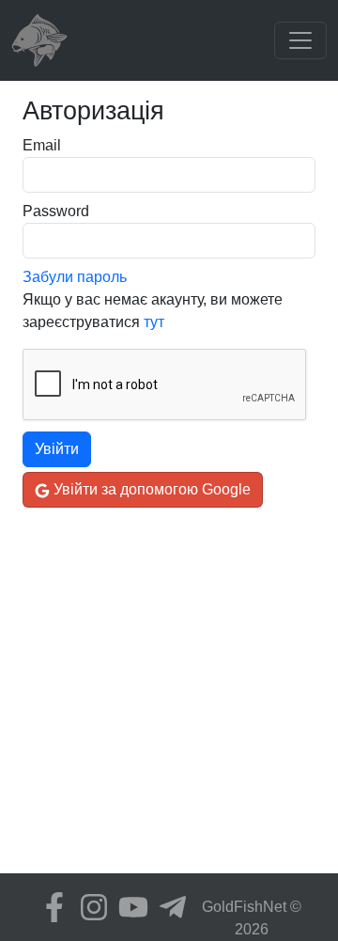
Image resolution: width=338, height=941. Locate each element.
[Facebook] (49, 907)
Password (56, 211)
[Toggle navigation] (300, 40)
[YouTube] (128, 907)
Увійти (57, 449)
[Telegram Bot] (168, 907)
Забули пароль (75, 277)
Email (42, 145)
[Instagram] (89, 907)
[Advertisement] (169, 704)
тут (154, 322)
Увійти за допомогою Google (150, 489)
